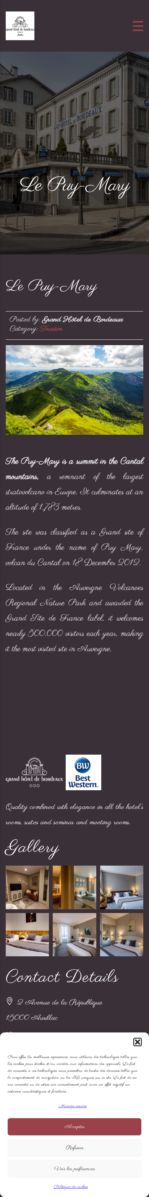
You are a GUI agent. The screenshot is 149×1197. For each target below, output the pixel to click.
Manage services (73, 1106)
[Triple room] (27, 934)
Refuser (74, 1148)
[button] (137, 1042)
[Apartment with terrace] (27, 887)
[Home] (20, 25)
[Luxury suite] (74, 887)
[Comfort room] (74, 934)
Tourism (51, 329)
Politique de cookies (71, 1187)
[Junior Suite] (121, 887)
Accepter (74, 1127)
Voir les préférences (74, 1169)
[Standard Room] (121, 934)
